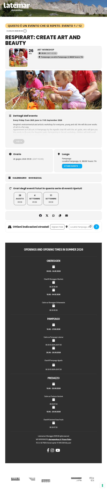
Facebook (48, 450)
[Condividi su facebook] (40, 215)
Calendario (19, 178)
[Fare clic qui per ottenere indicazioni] (96, 226)
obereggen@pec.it (55, 439)
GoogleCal (35, 178)
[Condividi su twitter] (47, 215)
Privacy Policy (66, 439)
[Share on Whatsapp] (53, 215)
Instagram (52, 450)
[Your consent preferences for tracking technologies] (102, 485)
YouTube (57, 450)
